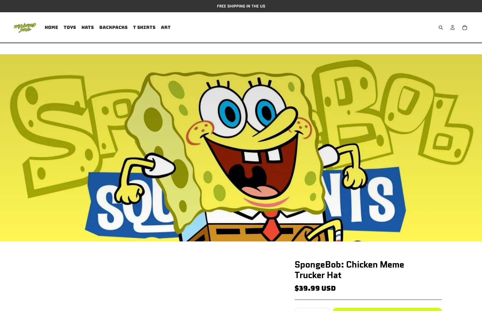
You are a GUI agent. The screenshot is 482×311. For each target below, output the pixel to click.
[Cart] (465, 27)
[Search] (441, 27)
